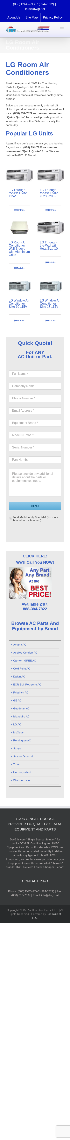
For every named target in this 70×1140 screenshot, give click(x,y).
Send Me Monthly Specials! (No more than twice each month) (35, 519)
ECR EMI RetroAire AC (27, 684)
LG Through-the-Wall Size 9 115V (19, 193)
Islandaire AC (21, 716)
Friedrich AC (20, 692)
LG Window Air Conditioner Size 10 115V (19, 303)
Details (20, 210)
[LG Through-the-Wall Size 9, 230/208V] (50, 175)
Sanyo (17, 748)
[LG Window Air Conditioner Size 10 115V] (19, 286)
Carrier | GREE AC (24, 660)
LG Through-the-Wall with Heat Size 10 (49, 245)
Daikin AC (19, 676)
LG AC (17, 724)
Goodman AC (21, 708)
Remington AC (22, 740)
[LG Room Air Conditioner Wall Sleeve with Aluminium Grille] (19, 228)
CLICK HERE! (35, 556)
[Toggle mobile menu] (62, 29)
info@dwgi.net (35, 9)
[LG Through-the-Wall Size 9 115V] (19, 175)
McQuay (18, 732)
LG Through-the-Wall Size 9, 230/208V (49, 193)
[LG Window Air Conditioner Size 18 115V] (50, 286)
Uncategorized (22, 772)
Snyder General (23, 756)
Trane (16, 764)
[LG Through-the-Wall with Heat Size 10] (50, 228)
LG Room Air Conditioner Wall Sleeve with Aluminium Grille (19, 248)
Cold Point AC (21, 668)
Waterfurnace (21, 780)
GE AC (17, 700)
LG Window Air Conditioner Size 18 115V (50, 303)
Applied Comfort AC (25, 652)
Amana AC (19, 644)
